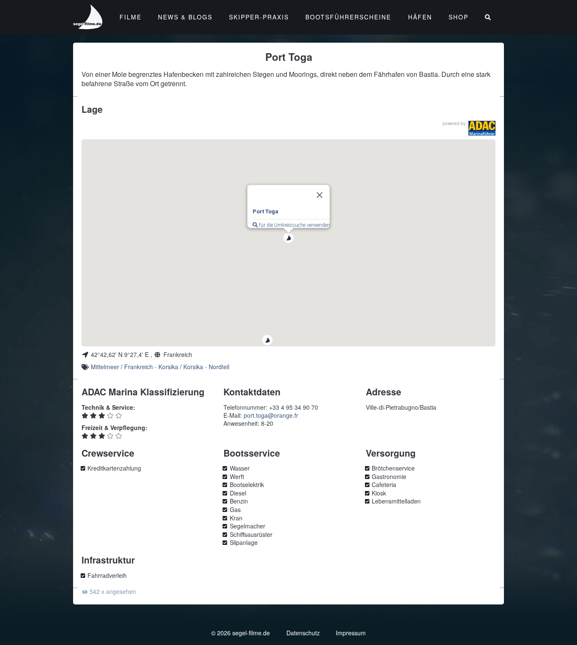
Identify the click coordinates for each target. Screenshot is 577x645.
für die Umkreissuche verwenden (294, 225)
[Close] (320, 195)
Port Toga (265, 211)
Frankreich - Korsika (151, 366)
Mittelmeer (105, 366)
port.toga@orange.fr (271, 415)
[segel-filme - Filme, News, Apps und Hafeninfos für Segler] (88, 25)
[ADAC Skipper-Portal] (481, 128)
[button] (267, 340)
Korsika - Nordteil (206, 366)
